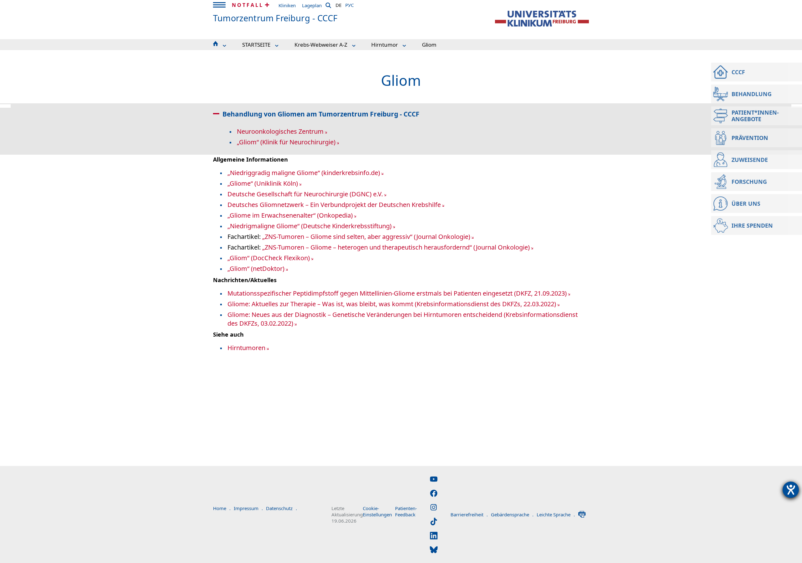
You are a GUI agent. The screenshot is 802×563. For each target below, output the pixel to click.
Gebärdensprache (512, 514)
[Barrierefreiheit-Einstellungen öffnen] (791, 490)
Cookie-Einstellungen (377, 511)
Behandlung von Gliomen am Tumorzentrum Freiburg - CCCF (320, 114)
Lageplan (312, 5)
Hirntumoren (246, 347)
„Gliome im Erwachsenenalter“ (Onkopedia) (290, 215)
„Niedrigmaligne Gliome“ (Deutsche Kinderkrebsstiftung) (309, 226)
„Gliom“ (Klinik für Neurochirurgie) (286, 142)
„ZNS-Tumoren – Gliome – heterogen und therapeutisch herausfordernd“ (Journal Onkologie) (396, 247)
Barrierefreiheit (469, 514)
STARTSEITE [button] (256, 44)
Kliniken (287, 5)
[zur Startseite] (542, 18)
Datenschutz (281, 508)
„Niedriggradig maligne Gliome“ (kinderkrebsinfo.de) (303, 172)
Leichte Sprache (556, 514)
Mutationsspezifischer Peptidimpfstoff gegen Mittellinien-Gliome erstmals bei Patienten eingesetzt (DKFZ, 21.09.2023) (397, 293)
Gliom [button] (429, 44)
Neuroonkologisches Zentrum (280, 131)
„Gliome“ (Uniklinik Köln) (262, 183)
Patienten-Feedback (406, 511)
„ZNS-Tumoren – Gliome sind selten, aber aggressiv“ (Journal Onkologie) (366, 236)
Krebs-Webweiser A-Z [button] (320, 44)
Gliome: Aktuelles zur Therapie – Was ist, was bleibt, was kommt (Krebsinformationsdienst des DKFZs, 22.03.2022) (391, 304)
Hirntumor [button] (384, 44)
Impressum (248, 508)
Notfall (247, 5)
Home (222, 508)
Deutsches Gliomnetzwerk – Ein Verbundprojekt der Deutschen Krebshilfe (334, 204)
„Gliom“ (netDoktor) (255, 268)
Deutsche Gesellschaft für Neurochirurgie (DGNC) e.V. (305, 194)
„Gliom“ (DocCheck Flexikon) (268, 258)
